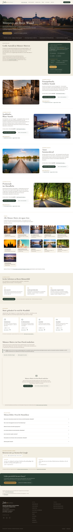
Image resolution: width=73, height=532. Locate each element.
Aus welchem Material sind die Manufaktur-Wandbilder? (14, 430)
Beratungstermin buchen (22, 354)
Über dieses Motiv (45, 101)
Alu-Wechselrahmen (62, 53)
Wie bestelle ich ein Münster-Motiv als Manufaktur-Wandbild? (15, 437)
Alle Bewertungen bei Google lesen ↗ (22, 469)
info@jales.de (61, 48)
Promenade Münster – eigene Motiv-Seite (12, 206)
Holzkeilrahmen (53, 53)
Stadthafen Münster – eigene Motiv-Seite (12, 138)
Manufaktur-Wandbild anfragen (20, 33)
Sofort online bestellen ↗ (62, 97)
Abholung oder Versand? (8, 441)
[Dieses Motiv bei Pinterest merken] (37, 82)
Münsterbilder (24, 2)
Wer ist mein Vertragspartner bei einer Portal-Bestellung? (14, 422)
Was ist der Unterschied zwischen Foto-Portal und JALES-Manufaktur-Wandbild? (19, 419)
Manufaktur (34, 512)
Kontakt (52, 2)
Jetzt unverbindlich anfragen (9, 299)
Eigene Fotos (37, 2)
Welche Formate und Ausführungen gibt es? (12, 426)
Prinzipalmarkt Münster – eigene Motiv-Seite (52, 102)
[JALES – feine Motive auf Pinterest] (10, 518)
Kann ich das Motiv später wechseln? (11, 434)
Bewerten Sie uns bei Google (41, 469)
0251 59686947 (5, 511)
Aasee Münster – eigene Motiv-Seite (50, 172)
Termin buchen (66, 2)
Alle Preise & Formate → (60, 93)
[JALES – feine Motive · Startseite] (8, 2)
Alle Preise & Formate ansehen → (29, 333)
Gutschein (47, 2)
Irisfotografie (31, 2)
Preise (43, 2)
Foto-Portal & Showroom (9, 491)
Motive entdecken (7, 33)
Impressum (34, 520)
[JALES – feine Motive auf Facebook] (7, 518)
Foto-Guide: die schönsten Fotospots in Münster (21, 269)
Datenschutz (34, 522)
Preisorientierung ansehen (13, 59)
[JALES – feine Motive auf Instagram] (4, 518)
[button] (21, 92)
